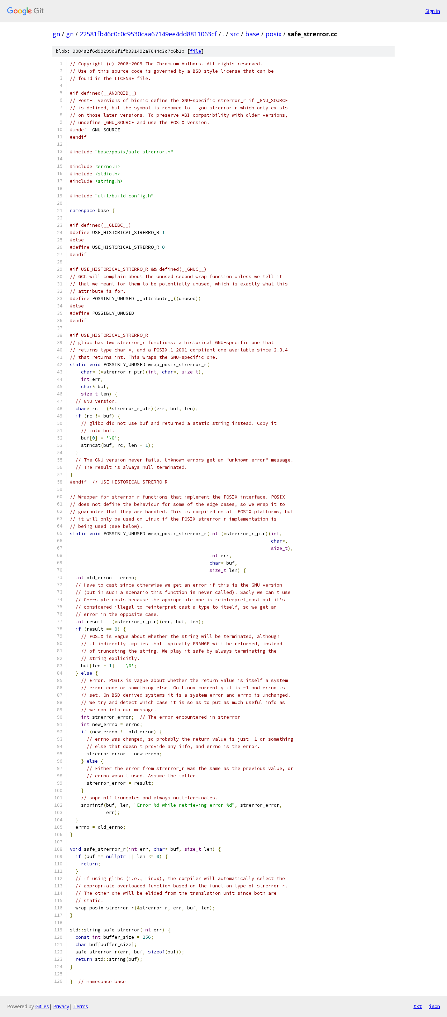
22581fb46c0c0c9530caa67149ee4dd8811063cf (148, 34)
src (234, 34)
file (195, 51)
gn (56, 34)
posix (273, 34)
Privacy (61, 1006)
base (252, 34)
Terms (80, 1006)
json (434, 1006)
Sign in (432, 11)
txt (417, 1006)
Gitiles (42, 1006)
